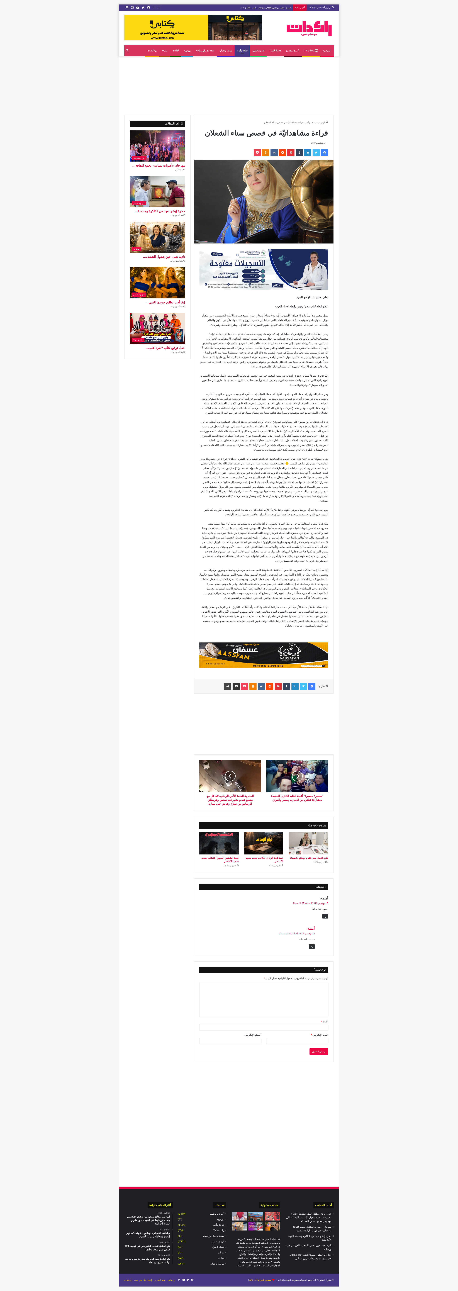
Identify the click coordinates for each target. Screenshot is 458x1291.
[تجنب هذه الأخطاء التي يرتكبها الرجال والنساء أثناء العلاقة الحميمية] (239, 1216)
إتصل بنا (148, 1280)
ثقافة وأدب (242, 50)
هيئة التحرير (159, 1280)
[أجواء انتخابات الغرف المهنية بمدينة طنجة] (256, 1226)
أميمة (311, 928)
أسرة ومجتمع (292, 50)
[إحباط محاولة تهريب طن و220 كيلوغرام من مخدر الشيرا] (239, 1226)
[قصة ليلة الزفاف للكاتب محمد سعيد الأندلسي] (263, 843)
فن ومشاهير (258, 50)
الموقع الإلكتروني (253, 1035)
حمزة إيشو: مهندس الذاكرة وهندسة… (159, 211)
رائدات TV (309, 50)
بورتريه (187, 50)
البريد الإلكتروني (319, 1035)
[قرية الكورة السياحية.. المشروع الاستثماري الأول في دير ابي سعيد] (256, 1216)
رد (325, 916)
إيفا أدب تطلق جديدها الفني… (165, 302)
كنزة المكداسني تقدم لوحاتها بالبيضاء (309, 858)
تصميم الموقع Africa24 (260, 1280)
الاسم (324, 1021)
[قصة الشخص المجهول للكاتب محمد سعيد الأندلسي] (219, 843)
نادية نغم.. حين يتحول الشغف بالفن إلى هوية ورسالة (266, 7)
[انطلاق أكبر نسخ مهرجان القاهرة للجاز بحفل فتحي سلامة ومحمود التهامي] (272, 1216)
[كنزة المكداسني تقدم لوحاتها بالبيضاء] (308, 843)
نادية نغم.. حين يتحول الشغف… (164, 257)
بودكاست (152, 50)
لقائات (175, 50)
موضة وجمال (226, 50)
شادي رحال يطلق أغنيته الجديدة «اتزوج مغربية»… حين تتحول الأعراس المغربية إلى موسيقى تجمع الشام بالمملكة (309, 1217)
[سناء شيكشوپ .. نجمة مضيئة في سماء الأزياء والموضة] (272, 1226)
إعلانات (127, 1280)
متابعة (164, 50)
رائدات (171, 1280)
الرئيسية (327, 50)
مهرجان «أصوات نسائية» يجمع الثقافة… (158, 165)
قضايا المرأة (275, 50)
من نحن (138, 1280)
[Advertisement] (229, 85)
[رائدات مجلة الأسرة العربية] (309, 28)
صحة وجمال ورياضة (205, 50)
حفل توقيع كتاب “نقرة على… (165, 348)
